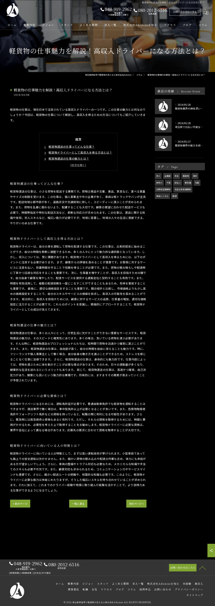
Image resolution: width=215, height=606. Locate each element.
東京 (195, 175)
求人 (158, 175)
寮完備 (188, 182)
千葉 (168, 182)
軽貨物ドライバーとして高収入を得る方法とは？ (80, 152)
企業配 (167, 175)
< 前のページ (20, 503)
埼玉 (177, 175)
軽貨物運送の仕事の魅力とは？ (69, 158)
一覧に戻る (78, 503)
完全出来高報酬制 (183, 189)
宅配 (197, 182)
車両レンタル (162, 196)
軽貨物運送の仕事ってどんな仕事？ (72, 147)
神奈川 (159, 182)
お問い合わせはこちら (185, 11)
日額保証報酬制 (163, 189)
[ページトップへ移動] (202, 567)
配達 (175, 196)
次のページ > (136, 503)
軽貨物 (186, 175)
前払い (178, 182)
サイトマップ (194, 595)
